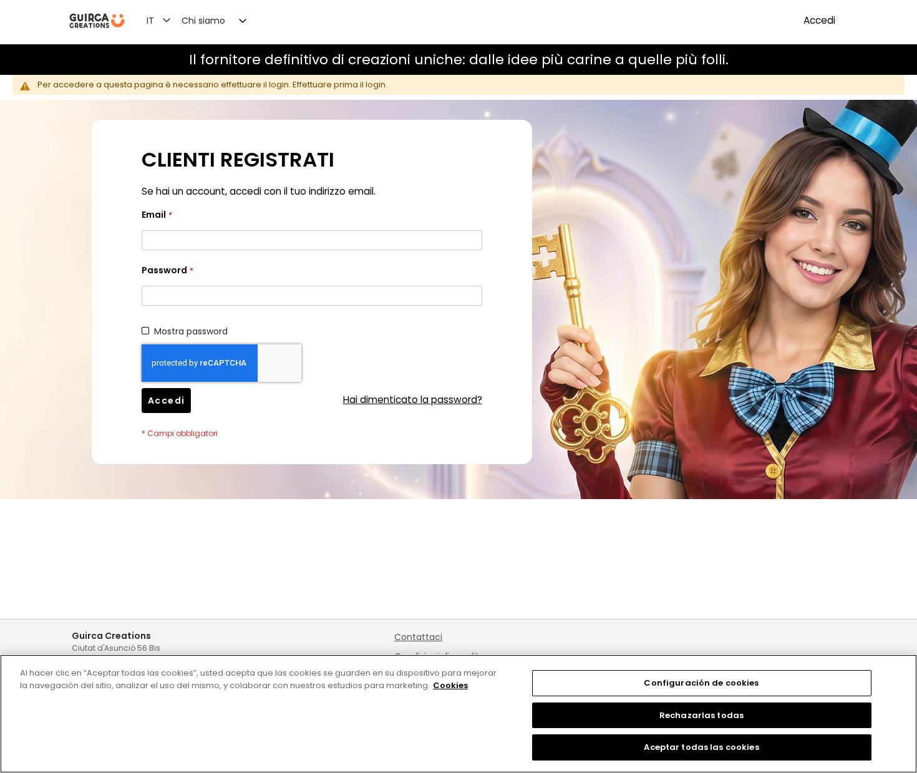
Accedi (819, 20)
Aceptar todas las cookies (701, 747)
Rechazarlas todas (701, 715)
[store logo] (97, 21)
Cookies (450, 685)
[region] (458, 713)
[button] (166, 19)
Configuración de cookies (701, 683)
